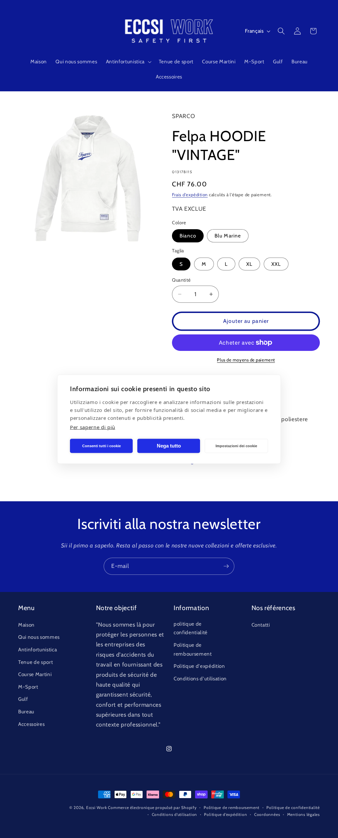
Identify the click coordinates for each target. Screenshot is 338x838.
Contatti (261, 625)
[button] (127, 61)
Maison (26, 625)
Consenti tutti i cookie (101, 446)
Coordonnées (267, 814)
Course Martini (34, 674)
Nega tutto (169, 446)
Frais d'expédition (190, 194)
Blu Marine (228, 236)
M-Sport (28, 687)
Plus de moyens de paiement (246, 359)
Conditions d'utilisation (200, 678)
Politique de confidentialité (293, 807)
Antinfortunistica (37, 649)
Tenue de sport (35, 662)
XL (249, 264)
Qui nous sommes (39, 637)
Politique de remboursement (193, 649)
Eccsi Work (96, 807)
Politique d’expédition (225, 814)
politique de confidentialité (191, 628)
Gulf (23, 699)
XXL (276, 264)
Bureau (26, 711)
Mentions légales (303, 814)
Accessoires (31, 724)
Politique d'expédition (199, 666)
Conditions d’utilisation (174, 814)
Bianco (188, 236)
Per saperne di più (92, 426)
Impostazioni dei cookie (236, 446)
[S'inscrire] (226, 566)
